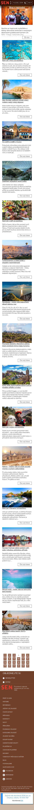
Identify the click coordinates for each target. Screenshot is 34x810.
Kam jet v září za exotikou (12, 221)
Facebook (9, 770)
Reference (6, 705)
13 (5, 662)
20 (9, 666)
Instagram (9, 775)
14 (9, 662)
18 (27, 662)
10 (18, 659)
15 (14, 662)
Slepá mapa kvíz (8, 767)
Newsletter (10, 678)
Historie (6, 701)
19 (5, 666)
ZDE (22, 800)
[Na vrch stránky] (31, 808)
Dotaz (7, 682)
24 (27, 666)
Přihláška (6, 725)
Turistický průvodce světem (13, 756)
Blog (4, 760)
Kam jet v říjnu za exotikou (12, 60)
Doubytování (7, 739)
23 (23, 666)
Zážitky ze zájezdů (10, 708)
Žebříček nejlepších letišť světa (14, 181)
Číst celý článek (25, 75)
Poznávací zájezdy (10, 729)
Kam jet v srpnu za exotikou (13, 427)
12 (27, 659)
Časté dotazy (8, 712)
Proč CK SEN (7, 698)
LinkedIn (8, 779)
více (29, 2)
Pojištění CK (7, 746)
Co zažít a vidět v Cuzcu (11, 142)
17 (23, 662)
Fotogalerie (7, 763)
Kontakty (6, 719)
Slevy (5, 722)
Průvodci (6, 715)
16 (18, 662)
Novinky (6, 753)
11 (23, 659)
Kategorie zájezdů (10, 732)
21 (14, 666)
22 (18, 666)
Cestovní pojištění (10, 750)
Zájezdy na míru (9, 736)
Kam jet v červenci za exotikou (14, 508)
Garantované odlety (10, 743)
